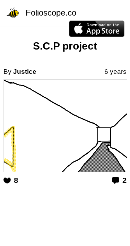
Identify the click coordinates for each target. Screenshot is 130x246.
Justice (24, 71)
